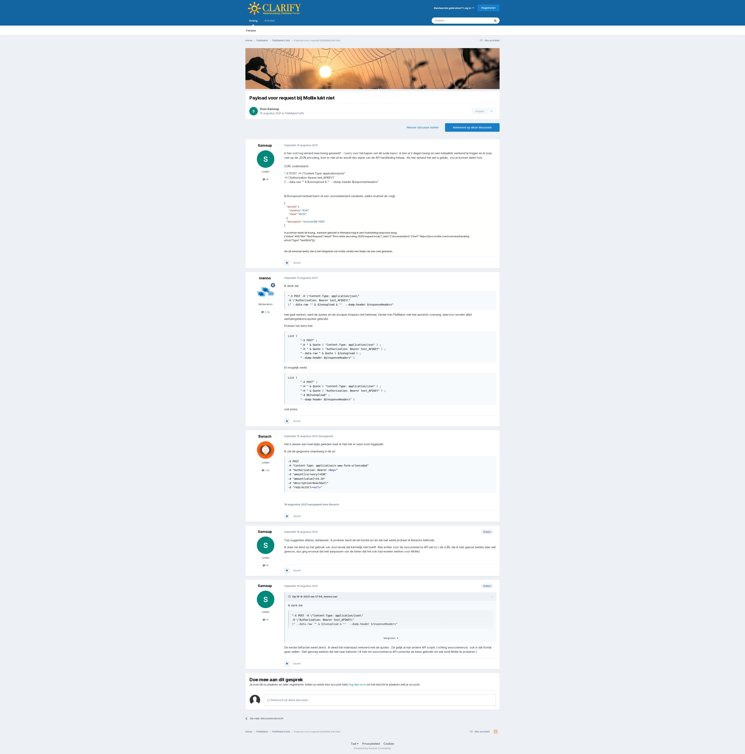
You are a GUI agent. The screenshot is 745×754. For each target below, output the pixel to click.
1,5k (267, 470)
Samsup (273, 109)
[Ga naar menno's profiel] (265, 291)
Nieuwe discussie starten (423, 127)
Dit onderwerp (478, 20)
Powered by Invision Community (372, 748)
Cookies (389, 743)
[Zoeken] (495, 20)
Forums (251, 30)
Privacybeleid (371, 743)
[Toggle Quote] (290, 596)
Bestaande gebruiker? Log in (453, 8)
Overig (253, 20)
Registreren (489, 7)
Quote (297, 262)
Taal (354, 743)
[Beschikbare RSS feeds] (496, 731)
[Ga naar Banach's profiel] (265, 450)
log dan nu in (357, 684)
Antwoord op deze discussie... (289, 700)
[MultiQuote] (287, 263)
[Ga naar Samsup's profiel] (253, 111)
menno (265, 278)
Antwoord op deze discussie (472, 127)
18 (267, 179)
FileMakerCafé (294, 113)
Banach (264, 436)
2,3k (267, 311)
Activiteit (269, 20)
